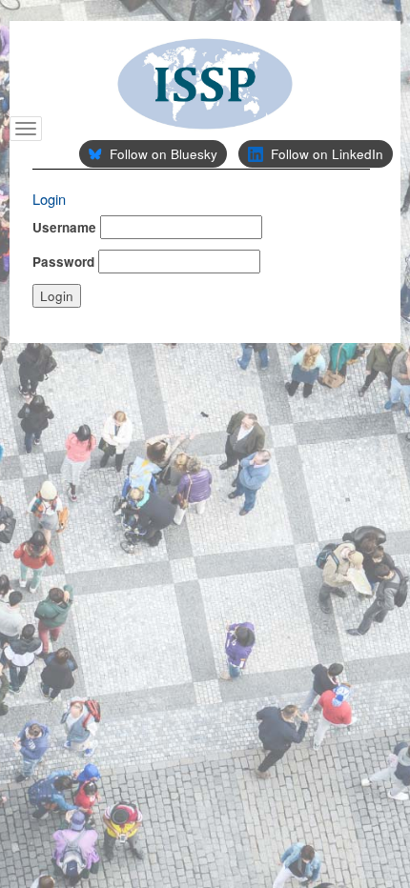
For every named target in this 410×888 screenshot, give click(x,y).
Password (63, 261)
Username (64, 227)
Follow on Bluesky (163, 154)
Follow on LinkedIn (327, 154)
